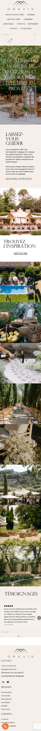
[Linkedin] (8, 682)
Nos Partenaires (8, 722)
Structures (5, 709)
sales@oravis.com (9, 669)
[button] (2, 618)
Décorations (6, 699)
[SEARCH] (35, 34)
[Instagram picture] (20, 282)
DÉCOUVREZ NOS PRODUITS (19, 179)
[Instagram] (3, 682)
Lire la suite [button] (8, 624)
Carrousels (5, 695)
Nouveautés (6, 692)
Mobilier (4, 706)
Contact (4, 719)
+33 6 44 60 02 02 (8, 666)
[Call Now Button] (5, 726)
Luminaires (5, 702)
